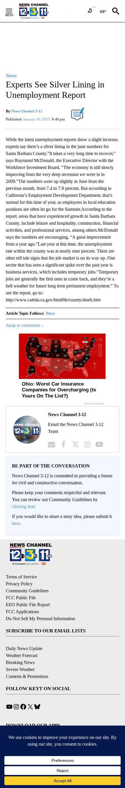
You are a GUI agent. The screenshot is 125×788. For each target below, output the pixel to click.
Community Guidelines (27, 590)
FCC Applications (22, 611)
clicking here (23, 506)
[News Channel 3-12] (41, 11)
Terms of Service (21, 576)
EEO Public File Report (28, 604)
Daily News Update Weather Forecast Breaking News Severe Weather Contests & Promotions (27, 662)
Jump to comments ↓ (25, 325)
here (16, 523)
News (50, 313)
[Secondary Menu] (13, 11)
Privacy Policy (19, 583)
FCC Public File (21, 597)
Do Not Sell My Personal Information (40, 618)
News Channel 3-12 (26, 111)
